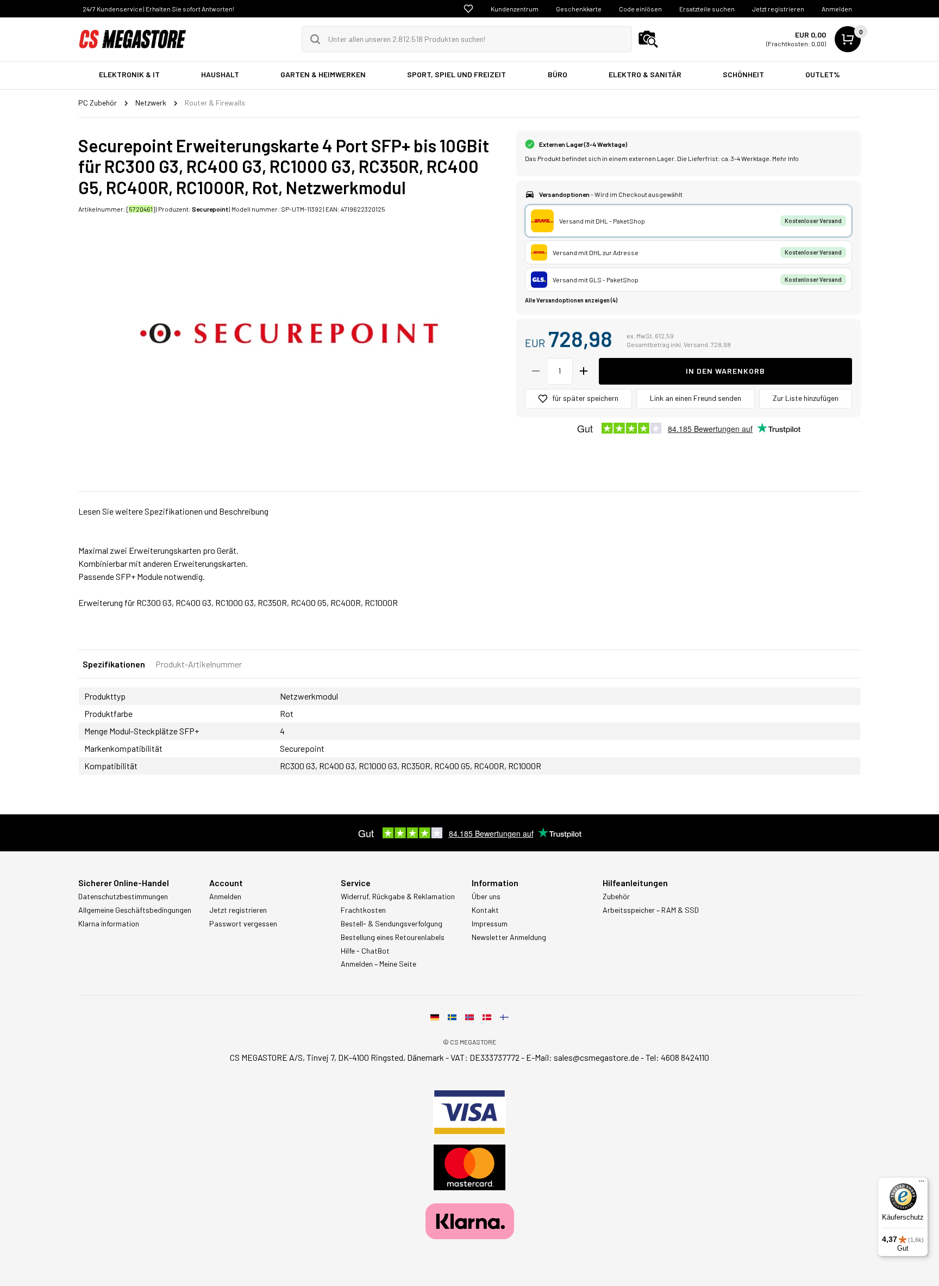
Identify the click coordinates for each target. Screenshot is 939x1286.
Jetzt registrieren (778, 9)
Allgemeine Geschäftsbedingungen (134, 910)
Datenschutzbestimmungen (123, 896)
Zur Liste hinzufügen (805, 398)
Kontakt (485, 910)
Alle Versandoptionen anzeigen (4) (571, 300)
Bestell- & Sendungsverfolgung (391, 923)
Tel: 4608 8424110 (677, 1057)
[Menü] (921, 1183)
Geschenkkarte (579, 9)
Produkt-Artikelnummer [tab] (198, 664)
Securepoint (210, 209)
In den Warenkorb (725, 370)
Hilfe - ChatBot (365, 951)
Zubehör (616, 896)
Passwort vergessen (243, 923)
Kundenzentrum (515, 9)
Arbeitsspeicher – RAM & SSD (651, 910)
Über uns (486, 896)
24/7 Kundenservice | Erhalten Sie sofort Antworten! (158, 9)
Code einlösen (640, 9)
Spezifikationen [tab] (114, 664)
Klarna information (108, 923)
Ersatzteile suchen (707, 9)
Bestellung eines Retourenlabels (393, 937)
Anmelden (837, 9)
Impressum (490, 923)
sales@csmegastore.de (596, 1057)
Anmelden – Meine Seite (378, 964)
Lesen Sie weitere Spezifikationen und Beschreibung (173, 511)
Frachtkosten (363, 910)
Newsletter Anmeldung (509, 937)
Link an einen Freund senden (695, 398)
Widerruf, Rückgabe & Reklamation (398, 896)
